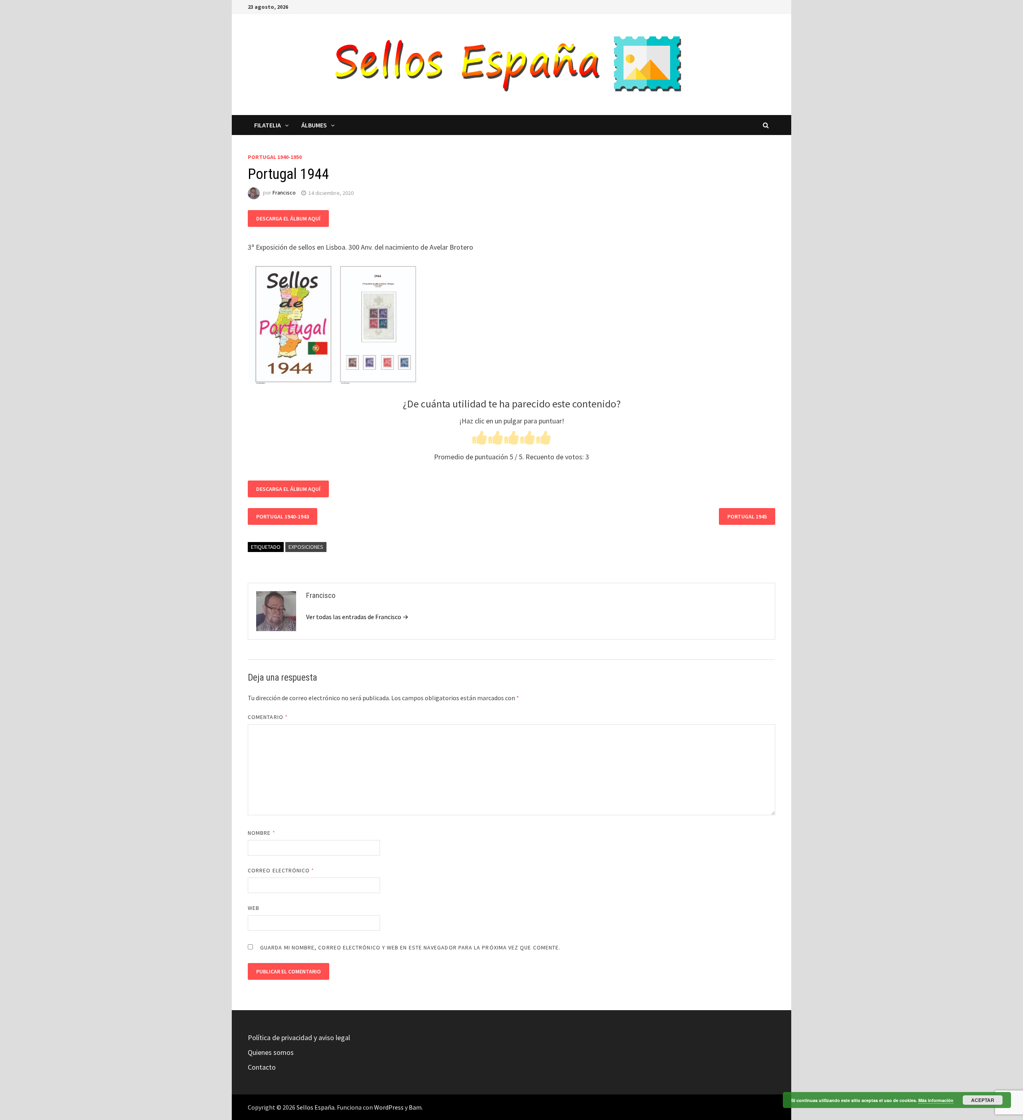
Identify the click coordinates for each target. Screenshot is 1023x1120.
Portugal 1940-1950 (275, 157)
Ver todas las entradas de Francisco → (357, 617)
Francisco (284, 193)
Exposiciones (306, 546)
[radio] (479, 439)
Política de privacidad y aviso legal (299, 1037)
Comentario (268, 717)
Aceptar (982, 1100)
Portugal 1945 (747, 516)
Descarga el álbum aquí (288, 218)
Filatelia (267, 125)
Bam (415, 1107)
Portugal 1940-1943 (282, 516)
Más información (935, 1100)
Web (253, 907)
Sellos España (315, 1107)
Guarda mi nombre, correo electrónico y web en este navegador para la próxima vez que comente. (410, 947)
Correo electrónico (281, 870)
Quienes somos (271, 1052)
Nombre (261, 832)
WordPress (389, 1107)
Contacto (262, 1067)
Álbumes (314, 125)
